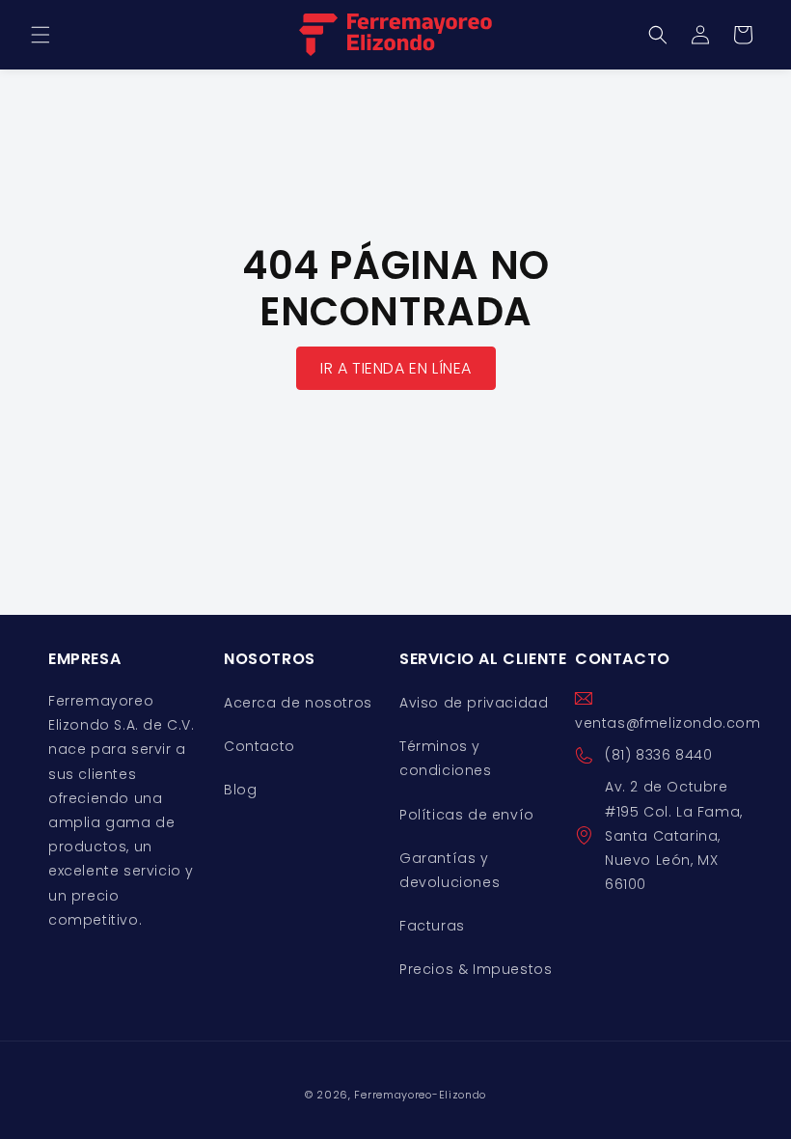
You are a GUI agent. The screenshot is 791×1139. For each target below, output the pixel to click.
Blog (240, 789)
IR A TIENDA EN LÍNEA (396, 368)
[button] (40, 35)
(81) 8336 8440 (658, 754)
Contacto (259, 746)
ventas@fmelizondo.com (668, 723)
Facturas (432, 925)
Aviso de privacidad (473, 702)
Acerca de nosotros (298, 702)
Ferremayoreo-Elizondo (420, 1094)
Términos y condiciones (445, 758)
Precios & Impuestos (475, 969)
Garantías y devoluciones (449, 870)
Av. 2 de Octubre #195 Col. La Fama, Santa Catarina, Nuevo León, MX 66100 (674, 835)
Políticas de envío (466, 814)
